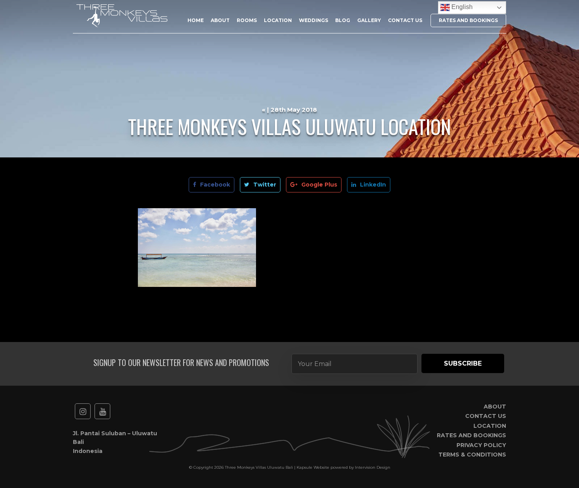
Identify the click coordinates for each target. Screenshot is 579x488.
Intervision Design (372, 467)
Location (278, 20)
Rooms (247, 20)
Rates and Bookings (468, 20)
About (220, 20)
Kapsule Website (313, 467)
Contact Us (405, 20)
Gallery (369, 20)
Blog (342, 20)
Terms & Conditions (472, 454)
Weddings (313, 20)
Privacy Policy (481, 445)
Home (195, 20)
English (461, 7)
